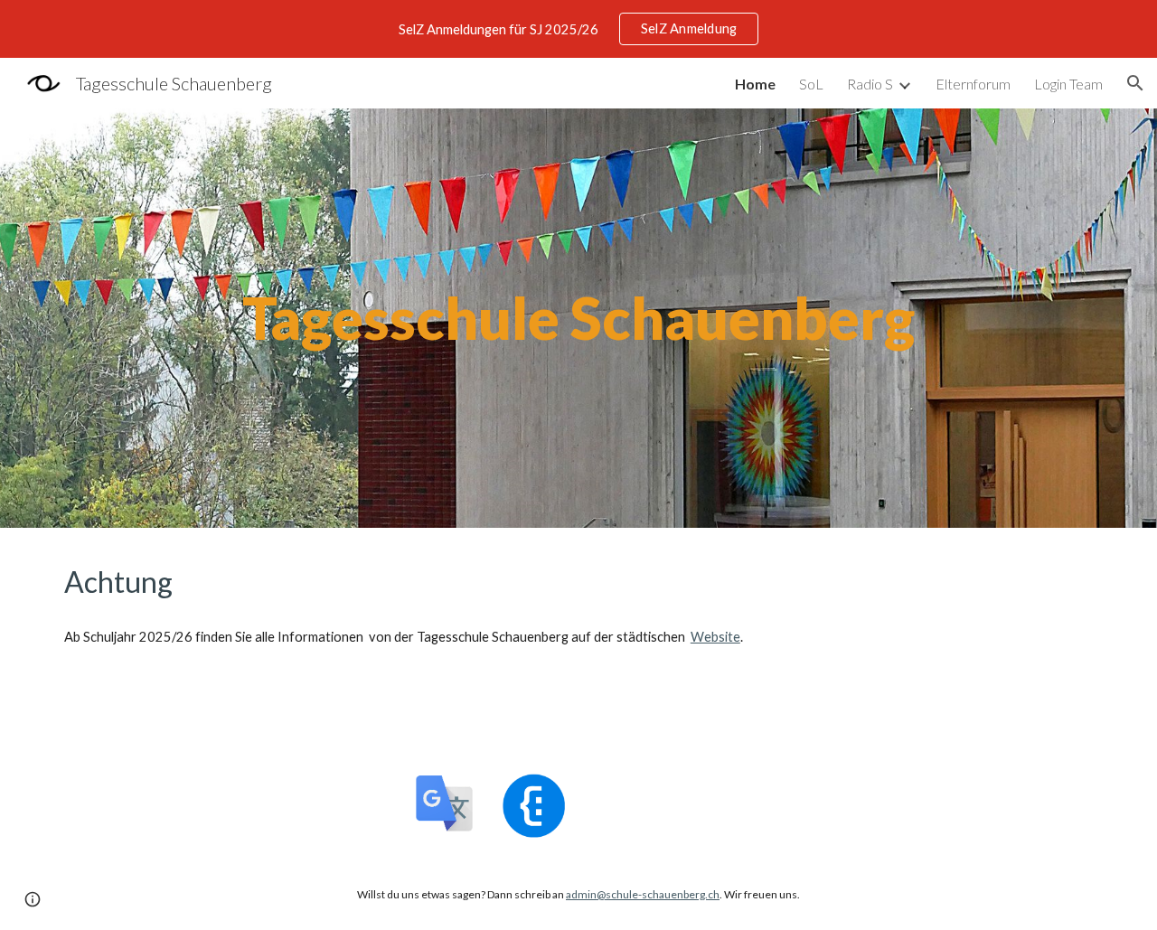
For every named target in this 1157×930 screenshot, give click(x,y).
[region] (578, 29)
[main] (578, 318)
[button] (1135, 83)
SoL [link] (811, 83)
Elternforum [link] (973, 83)
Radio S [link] (870, 83)
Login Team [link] (1068, 83)
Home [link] (755, 83)
